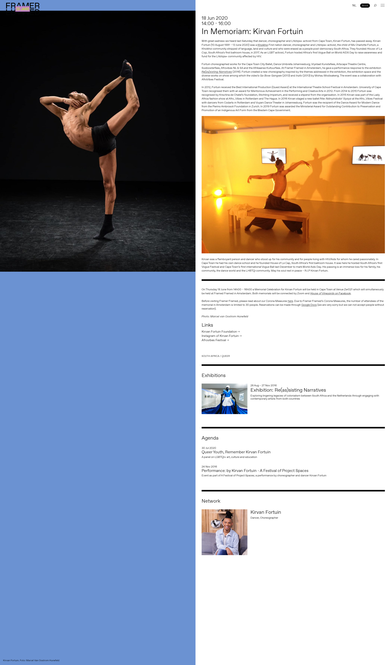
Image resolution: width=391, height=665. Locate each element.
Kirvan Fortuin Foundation (219, 331)
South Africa (210, 356)
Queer (226, 356)
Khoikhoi (263, 45)
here (290, 301)
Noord (365, 5)
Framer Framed (23, 9)
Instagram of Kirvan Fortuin (220, 336)
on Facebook (330, 293)
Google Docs (309, 305)
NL (354, 5)
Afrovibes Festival (214, 340)
